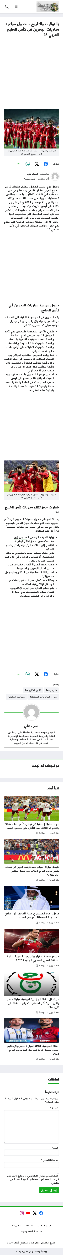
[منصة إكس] (36, 164)
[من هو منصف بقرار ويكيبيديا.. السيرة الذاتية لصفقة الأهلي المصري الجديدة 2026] (31, 948)
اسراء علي (32, 173)
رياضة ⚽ (40, 833)
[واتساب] (27, 164)
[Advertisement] (31, 73)
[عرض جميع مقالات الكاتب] (55, 176)
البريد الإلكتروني (50, 1159)
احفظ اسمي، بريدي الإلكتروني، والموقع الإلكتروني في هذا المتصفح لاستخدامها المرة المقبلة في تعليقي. (33, 1179)
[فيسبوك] (45, 164)
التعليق (54, 1108)
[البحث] (7, 6)
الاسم (55, 1147)
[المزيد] (18, 164)
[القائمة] (16, 6)
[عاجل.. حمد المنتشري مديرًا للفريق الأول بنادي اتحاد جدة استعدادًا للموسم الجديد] (31, 905)
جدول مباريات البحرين (28, 519)
